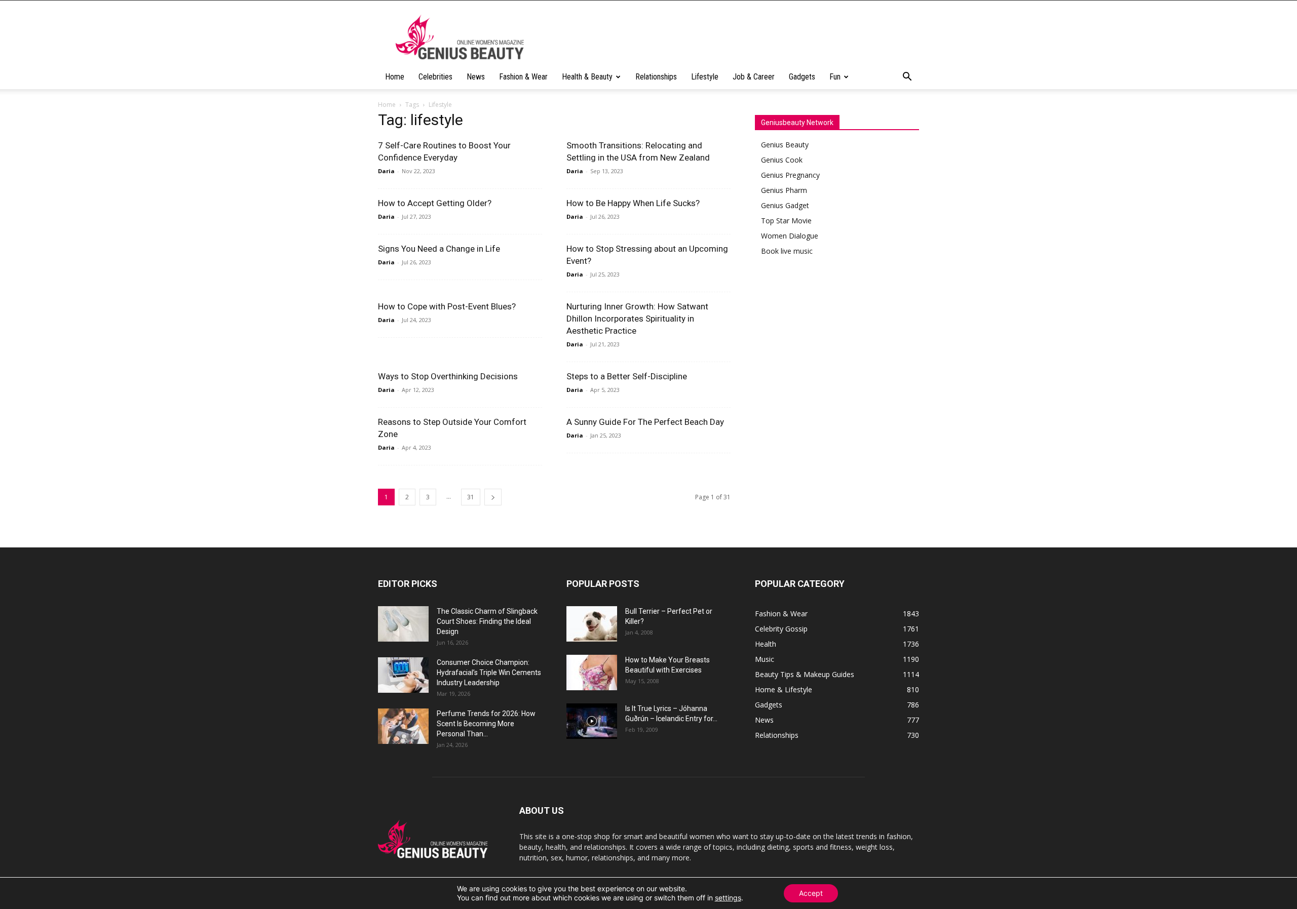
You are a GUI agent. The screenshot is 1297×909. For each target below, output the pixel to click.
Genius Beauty (785, 144)
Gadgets (802, 77)
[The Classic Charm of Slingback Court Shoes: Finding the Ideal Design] (403, 624)
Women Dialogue (789, 236)
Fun (835, 77)
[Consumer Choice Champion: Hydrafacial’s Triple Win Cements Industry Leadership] (403, 675)
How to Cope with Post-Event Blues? (447, 306)
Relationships (656, 77)
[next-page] (493, 497)
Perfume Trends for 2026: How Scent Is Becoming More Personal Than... (486, 723)
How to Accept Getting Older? (434, 203)
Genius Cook (782, 160)
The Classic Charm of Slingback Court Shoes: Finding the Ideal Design (487, 621)
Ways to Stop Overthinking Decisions (448, 376)
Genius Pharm (784, 190)
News (476, 77)
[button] (907, 78)
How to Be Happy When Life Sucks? (633, 203)
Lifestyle (704, 77)
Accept (811, 893)
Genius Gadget (785, 205)
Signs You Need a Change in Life (439, 249)
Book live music (787, 251)
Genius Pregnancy (790, 175)
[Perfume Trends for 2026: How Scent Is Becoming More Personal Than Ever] (403, 726)
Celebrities (435, 77)
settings (728, 897)
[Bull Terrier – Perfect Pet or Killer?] (591, 624)
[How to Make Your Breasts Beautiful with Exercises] (591, 672)
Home (394, 77)
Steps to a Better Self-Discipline (626, 376)
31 (470, 497)
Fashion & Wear (523, 77)
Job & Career (754, 77)
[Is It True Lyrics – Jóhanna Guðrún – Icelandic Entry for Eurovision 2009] (591, 721)
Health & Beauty (587, 77)
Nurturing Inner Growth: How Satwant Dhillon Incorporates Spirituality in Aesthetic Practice (637, 318)
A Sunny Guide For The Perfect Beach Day (645, 422)
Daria (386, 171)
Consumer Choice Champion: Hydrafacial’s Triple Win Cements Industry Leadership (489, 672)
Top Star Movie (786, 220)
